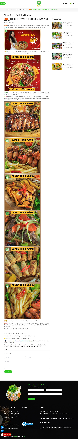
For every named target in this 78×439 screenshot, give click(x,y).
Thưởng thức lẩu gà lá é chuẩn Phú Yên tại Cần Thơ (68, 44)
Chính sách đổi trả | (11, 426)
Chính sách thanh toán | (13, 428)
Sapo (24, 436)
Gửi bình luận (8, 371)
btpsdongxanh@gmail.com (47, 424)
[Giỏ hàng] (70, 3)
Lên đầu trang (70, 436)
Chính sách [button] (7, 420)
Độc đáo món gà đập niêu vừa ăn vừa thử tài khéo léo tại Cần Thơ (68, 64)
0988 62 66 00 (45, 416)
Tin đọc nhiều (56, 19)
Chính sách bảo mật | (8, 424)
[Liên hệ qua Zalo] (2, 431)
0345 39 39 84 (45, 422)
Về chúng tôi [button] (25, 407)
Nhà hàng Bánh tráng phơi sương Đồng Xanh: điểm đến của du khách (68, 54)
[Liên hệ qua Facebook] (2, 427)
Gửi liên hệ (32, 399)
